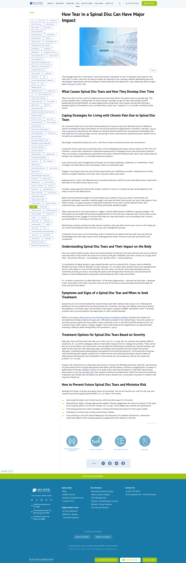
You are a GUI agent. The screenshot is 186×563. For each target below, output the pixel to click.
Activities (41, 20)
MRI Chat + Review (70, 514)
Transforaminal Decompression (42, 231)
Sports (34, 217)
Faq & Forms (99, 3)
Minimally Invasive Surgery (102, 491)
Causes (47, 38)
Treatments (60, 3)
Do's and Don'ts (37, 59)
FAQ (44, 77)
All (32, 20)
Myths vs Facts (36, 119)
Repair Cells (47, 179)
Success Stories (87, 3)
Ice (32, 94)
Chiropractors (50, 41)
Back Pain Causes (37, 31)
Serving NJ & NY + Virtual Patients (142, 494)
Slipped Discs (52, 193)
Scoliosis (34, 189)
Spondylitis (50, 214)
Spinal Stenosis (50, 203)
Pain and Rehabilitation (39, 140)
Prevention (35, 164)
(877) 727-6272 (134, 491)
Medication (35, 105)
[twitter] (116, 463)
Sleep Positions (37, 193)
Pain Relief (52, 133)
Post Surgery (48, 161)
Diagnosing (35, 48)
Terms (47, 224)
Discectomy (53, 56)
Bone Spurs (51, 34)
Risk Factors (49, 182)
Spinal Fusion (36, 203)
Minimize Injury (36, 115)
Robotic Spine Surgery (100, 494)
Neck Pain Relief (37, 122)
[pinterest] (110, 463)
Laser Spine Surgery (38, 98)
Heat (42, 84)
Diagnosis (47, 48)
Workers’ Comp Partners (101, 504)
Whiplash (48, 238)
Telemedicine (36, 224)
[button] (36, 3)
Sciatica (51, 186)
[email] (103, 463)
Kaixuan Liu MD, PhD (77, 84)
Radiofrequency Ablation (40, 175)
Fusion (33, 84)
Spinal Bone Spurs (37, 196)
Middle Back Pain (37, 108)
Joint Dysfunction (44, 94)
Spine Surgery (36, 214)
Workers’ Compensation (39, 245)
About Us (50, 3)
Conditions (70, 3)
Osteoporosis (36, 126)
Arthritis (53, 20)
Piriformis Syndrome (38, 157)
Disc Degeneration (38, 56)
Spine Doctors (36, 210)
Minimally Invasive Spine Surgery (42, 112)
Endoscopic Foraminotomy (40, 63)
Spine (33, 207)
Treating (34, 235)
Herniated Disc (36, 87)
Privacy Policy (98, 549)
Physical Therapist (38, 147)
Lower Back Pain (36, 101)
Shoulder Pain (48, 189)
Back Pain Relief (36, 34)
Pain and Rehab (36, 136)
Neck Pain (50, 119)
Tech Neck (46, 221)
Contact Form (68, 501)
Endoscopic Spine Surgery (40, 66)
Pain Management (37, 133)
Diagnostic (35, 52)
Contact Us (109, 3)
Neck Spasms (51, 122)
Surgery (44, 217)
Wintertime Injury (37, 242)
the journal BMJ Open (84, 372)
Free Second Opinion (100, 507)
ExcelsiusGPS (36, 73)
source (114, 327)
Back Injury (35, 27)
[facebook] (123, 463)
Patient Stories (68, 494)
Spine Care (43, 207)
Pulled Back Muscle (38, 168)
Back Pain (47, 27)
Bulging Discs (36, 38)
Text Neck (35, 228)
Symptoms (35, 221)
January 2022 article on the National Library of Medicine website (100, 317)
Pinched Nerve (36, 154)
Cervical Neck (36, 41)
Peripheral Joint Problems (40, 143)
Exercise (48, 73)
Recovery (34, 179)
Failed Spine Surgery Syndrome (42, 80)
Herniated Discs (37, 91)
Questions (53, 168)
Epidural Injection (37, 70)
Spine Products (51, 210)
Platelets (35, 161)
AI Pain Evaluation (69, 511)
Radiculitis (35, 171)
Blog (77, 3)
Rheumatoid (35, 182)
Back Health (50, 24)
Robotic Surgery (37, 186)
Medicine (47, 105)
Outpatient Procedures (39, 129)
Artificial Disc (36, 24)
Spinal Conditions (37, 200)
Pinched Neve (50, 154)
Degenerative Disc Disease (40, 45)
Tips (44, 228)
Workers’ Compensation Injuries (104, 501)
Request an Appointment (73, 498)
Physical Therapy (37, 150)
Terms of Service (109, 549)
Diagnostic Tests (50, 52)
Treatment (47, 235)
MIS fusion (51, 101)
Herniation (51, 91)
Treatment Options (70, 517)
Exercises (34, 77)
